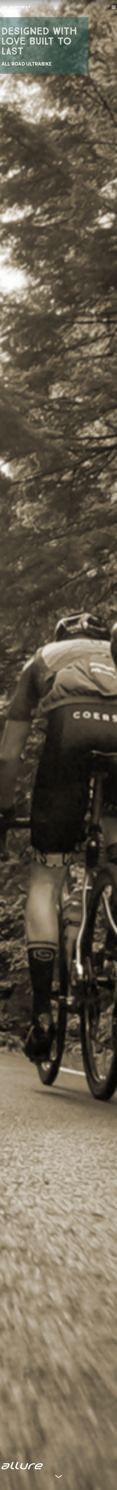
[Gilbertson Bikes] (15, 7)
